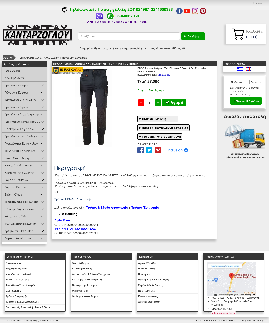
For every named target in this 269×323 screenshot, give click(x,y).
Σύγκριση (257, 2)
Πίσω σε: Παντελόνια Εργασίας (165, 128)
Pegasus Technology (253, 320)
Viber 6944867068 (221, 309)
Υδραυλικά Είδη (16, 216)
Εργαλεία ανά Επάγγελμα (24, 136)
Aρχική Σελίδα (147, 263)
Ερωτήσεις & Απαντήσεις (153, 279)
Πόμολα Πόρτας (16, 187)
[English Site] (249, 68)
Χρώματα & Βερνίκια (19, 231)
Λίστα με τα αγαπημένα (87, 279)
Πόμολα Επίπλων (16, 180)
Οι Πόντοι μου (80, 290)
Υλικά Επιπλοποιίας (18, 165)
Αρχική (8, 57)
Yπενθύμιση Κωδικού (18, 274)
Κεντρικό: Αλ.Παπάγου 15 (227, 297)
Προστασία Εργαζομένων (22, 121)
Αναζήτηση (194, 36)
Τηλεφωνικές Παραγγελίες (97, 9)
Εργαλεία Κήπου (16, 107)
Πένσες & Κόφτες (17, 92)
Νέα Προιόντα (146, 290)
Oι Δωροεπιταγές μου (85, 296)
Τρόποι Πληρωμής (145, 207)
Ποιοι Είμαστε (146, 268)
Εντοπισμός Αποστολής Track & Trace (28, 307)
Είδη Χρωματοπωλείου (20, 224)
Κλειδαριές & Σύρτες (19, 172)
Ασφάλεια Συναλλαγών (20, 285)
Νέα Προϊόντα (14, 78)
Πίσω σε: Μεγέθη (154, 119)
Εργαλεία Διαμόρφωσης (22, 114)
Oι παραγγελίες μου (84, 285)
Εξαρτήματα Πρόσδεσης (21, 202)
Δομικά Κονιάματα (18, 238)
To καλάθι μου (80, 263)
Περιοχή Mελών (82, 256)
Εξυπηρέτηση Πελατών (20, 256)
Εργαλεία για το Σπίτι (20, 100)
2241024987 (138, 9)
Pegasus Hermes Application (212, 320)
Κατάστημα (146, 256)
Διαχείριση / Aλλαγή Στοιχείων (91, 274)
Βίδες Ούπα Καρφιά (19, 158)
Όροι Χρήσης (13, 290)
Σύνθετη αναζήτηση (17, 279)
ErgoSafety (153, 75)
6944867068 (128, 16)
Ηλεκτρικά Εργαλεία (19, 129)
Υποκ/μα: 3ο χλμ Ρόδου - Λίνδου (231, 301)
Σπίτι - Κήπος (13, 194)
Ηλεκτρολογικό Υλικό (19, 209)
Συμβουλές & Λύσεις (150, 285)
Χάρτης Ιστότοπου (149, 302)
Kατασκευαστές (148, 296)
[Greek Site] (240, 68)
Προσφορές (12, 70)
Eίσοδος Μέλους (82, 268)
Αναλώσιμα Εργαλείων (21, 143)
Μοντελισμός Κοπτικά (20, 151)
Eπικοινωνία (13, 263)
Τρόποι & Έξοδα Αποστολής (22, 302)
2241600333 (162, 9)
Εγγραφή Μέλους (16, 268)
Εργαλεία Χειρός (17, 85)
